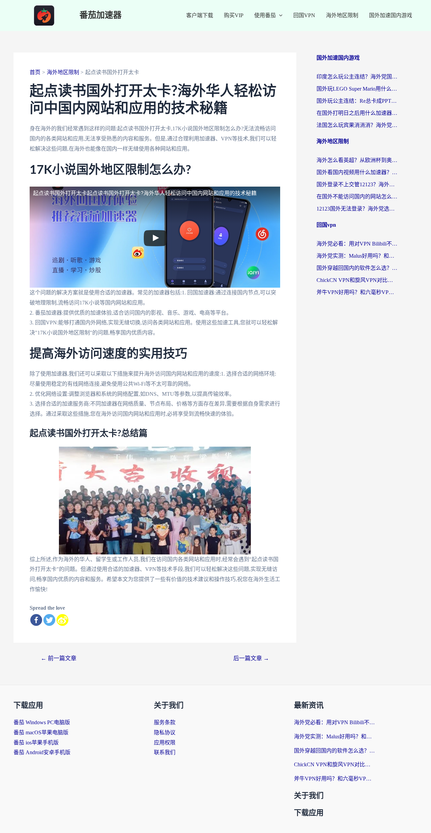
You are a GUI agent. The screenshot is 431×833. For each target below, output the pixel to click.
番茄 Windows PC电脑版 (41, 722)
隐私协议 (164, 732)
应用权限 (164, 742)
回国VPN (304, 15)
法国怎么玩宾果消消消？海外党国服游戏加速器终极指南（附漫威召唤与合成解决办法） (357, 125)
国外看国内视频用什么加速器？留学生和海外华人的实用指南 (357, 172)
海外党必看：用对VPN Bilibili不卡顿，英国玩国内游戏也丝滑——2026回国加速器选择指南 (357, 244)
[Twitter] (49, 620)
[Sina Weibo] (62, 620)
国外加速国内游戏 (390, 15)
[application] (279, 15)
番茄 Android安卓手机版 (41, 752)
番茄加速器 (100, 15)
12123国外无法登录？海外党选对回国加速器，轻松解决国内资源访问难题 (357, 209)
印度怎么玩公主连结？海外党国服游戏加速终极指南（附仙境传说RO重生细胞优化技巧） (357, 76)
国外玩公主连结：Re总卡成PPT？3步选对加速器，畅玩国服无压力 (357, 101)
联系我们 (164, 752)
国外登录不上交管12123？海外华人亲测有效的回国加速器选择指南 (357, 184)
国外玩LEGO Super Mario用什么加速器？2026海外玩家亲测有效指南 (357, 89)
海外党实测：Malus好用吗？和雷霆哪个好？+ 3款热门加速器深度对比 (357, 256)
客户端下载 (199, 15)
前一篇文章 (58, 658)
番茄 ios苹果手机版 (36, 742)
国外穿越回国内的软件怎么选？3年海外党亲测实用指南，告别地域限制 (357, 268)
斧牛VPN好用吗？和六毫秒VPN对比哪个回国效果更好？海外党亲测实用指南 (357, 292)
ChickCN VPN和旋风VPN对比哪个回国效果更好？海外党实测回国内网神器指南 (357, 280)
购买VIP (233, 15)
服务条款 (164, 722)
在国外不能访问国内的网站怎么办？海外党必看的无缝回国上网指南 (357, 196)
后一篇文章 (251, 658)
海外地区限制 (342, 15)
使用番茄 (265, 15)
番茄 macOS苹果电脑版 (40, 732)
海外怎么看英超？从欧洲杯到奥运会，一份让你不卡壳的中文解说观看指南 (357, 160)
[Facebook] (36, 620)
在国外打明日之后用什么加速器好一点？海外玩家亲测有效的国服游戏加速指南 (357, 113)
